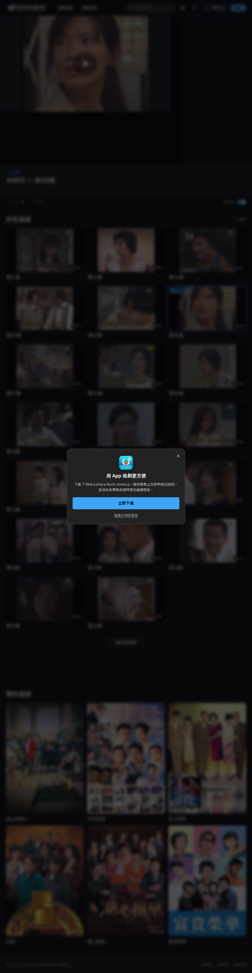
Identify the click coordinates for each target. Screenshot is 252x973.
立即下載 (126, 503)
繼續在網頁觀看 (126, 515)
